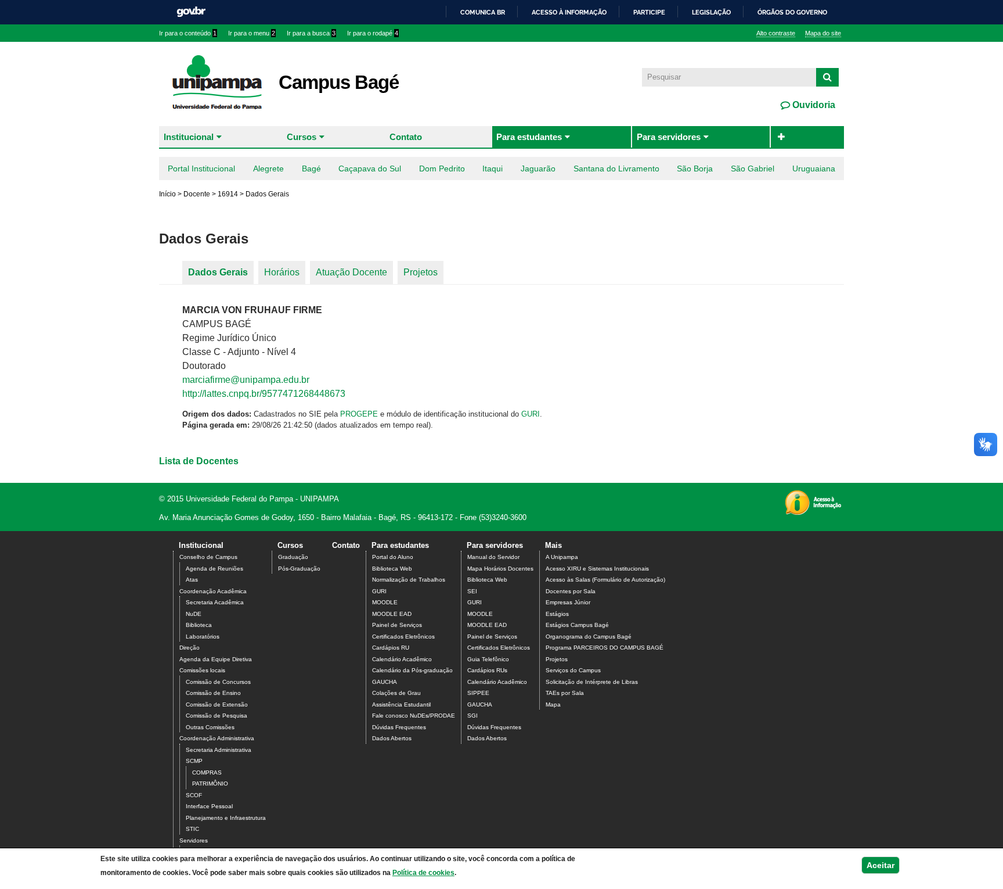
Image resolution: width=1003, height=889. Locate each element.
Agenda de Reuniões (214, 568)
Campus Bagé (339, 82)
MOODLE (385, 602)
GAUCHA (384, 682)
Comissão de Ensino (213, 693)
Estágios (557, 614)
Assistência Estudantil (401, 704)
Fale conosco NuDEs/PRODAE (413, 715)
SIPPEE (478, 693)
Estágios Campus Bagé (577, 625)
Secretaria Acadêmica (215, 602)
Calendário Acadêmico (402, 659)
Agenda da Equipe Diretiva (215, 659)
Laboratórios (202, 636)
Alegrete (268, 168)
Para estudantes (529, 137)
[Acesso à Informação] (813, 511)
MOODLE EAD (392, 614)
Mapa (553, 704)
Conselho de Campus (208, 557)
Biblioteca (199, 625)
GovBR (190, 11)
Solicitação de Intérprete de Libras (592, 682)
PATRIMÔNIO (210, 783)
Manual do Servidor (493, 557)
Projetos (420, 272)
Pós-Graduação (299, 568)
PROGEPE (359, 414)
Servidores (193, 840)
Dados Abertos (392, 738)
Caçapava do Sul (369, 168)
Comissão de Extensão (217, 704)
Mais (553, 545)
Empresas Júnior (568, 602)
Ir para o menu (251, 33)
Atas (192, 579)
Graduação (293, 557)
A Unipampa (562, 557)
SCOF (194, 795)
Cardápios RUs (487, 670)
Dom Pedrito (442, 168)
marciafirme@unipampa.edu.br (245, 380)
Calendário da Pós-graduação (412, 670)
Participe (649, 12)
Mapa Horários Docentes (500, 568)
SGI (472, 715)
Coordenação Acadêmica (213, 591)
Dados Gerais (218, 272)
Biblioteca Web (392, 568)
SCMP (194, 761)
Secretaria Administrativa (218, 750)
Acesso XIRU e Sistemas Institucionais (597, 568)
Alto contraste (775, 33)
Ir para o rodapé (372, 33)
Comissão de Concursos (218, 682)
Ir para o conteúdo (188, 33)
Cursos (301, 137)
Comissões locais (202, 670)
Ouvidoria (812, 105)
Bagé (311, 168)
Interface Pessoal (209, 806)
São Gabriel (752, 168)
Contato (405, 137)
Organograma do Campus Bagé (589, 636)
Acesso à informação (569, 12)
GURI (530, 414)
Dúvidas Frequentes (399, 727)
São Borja (695, 168)
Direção (189, 647)
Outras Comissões (210, 727)
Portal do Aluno (392, 557)
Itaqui (492, 168)
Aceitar (880, 865)
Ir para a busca (311, 33)
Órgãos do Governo (792, 12)
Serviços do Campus (573, 670)
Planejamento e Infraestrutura (226, 818)
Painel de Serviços (397, 625)
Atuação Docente (351, 272)
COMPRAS (207, 772)
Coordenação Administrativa (216, 738)
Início (167, 194)
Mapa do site (823, 33)
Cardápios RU (390, 647)
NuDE (193, 614)
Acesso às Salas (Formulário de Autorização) (605, 579)
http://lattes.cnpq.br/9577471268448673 (263, 394)
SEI (472, 591)
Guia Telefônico (488, 659)
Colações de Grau (396, 693)
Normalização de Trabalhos (408, 579)
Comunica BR (482, 12)
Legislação (711, 12)
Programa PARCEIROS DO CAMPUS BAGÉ (604, 647)
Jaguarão (538, 168)
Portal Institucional (201, 168)
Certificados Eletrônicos (403, 636)
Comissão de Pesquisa (216, 715)
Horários (282, 272)
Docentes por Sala (571, 591)
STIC (192, 829)
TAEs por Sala (565, 693)
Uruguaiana (813, 168)
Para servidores (669, 137)
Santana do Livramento (616, 168)
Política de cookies (423, 873)
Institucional (189, 137)
